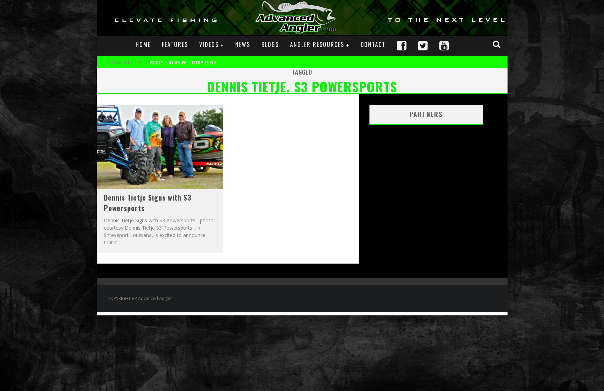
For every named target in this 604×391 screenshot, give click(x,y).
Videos (209, 44)
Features (175, 44)
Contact (373, 44)
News (242, 44)
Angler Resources (317, 44)
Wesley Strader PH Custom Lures (183, 62)
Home (143, 44)
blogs (270, 44)
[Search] (497, 44)
